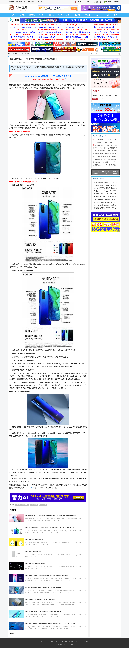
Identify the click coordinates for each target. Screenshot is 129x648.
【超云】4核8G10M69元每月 (46, 37)
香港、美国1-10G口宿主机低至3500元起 (78, 32)
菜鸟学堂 (11, 2)
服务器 (68, 15)
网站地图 (71, 642)
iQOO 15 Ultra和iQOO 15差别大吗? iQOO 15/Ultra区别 (109, 205)
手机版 (89, 2)
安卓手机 (115, 95)
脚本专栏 (41, 15)
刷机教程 (102, 99)
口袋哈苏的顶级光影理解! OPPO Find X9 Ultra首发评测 (110, 185)
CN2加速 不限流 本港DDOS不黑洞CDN (49, 25)
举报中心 (98, 2)
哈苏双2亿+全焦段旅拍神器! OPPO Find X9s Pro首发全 (110, 182)
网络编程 (32, 15)
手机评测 (26, 54)
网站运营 (96, 15)
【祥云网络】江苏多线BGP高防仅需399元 (106, 34)
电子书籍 (77, 15)
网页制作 (22, 15)
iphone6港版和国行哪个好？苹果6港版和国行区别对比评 (111, 153)
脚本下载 (51, 15)
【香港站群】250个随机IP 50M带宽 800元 (50, 32)
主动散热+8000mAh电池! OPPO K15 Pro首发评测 (108, 191)
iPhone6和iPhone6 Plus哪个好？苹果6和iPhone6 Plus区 (110, 145)
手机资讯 (95, 95)
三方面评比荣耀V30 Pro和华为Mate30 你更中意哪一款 (43, 587)
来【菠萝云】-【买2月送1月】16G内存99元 (23, 27)
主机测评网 (31, 2)
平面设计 (106, 15)
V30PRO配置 (42, 504)
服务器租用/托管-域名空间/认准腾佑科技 (106, 37)
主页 (16, 54)
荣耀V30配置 (34, 504)
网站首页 (12, 15)
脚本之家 (29, 488)
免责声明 (64, 642)
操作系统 (87, 15)
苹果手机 (108, 95)
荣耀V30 (18, 504)
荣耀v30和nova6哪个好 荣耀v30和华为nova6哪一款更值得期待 (46, 575)
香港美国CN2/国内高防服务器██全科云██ (22, 39)
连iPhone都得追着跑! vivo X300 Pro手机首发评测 (108, 202)
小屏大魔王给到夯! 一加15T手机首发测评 (106, 193)
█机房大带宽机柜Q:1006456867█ (104, 27)
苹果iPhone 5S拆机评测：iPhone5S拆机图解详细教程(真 (111, 139)
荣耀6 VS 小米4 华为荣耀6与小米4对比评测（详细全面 (111, 142)
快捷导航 (117, 2)
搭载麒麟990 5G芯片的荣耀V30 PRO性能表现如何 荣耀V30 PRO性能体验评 (50, 515)
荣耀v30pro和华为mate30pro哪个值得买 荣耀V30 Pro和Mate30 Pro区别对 (50, 623)
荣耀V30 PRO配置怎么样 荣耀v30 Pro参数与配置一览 (43, 611)
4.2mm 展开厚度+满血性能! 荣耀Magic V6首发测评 (109, 199)
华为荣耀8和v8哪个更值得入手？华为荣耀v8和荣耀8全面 (111, 159)
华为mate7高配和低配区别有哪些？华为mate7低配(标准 (111, 148)
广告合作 (50, 642)
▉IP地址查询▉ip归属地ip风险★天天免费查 (51, 29)
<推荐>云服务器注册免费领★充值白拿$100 (22, 25)
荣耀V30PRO (25, 504)
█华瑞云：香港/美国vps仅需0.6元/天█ (77, 37)
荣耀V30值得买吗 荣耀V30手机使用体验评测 (40, 599)
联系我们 (57, 642)
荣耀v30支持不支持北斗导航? (35, 563)
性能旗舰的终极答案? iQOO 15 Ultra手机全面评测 (108, 208)
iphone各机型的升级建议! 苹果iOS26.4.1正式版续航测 (109, 188)
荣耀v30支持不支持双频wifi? (34, 539)
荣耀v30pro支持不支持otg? (34, 551)
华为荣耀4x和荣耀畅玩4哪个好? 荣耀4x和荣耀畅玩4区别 (111, 156)
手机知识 (102, 95)
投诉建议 (78, 642)
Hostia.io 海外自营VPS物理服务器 (76, 27)
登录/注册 (79, 2)
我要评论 (37, 62)
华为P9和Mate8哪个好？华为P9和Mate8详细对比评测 (110, 151)
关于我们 (43, 642)
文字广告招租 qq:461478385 (74, 25)
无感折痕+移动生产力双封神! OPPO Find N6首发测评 (109, 196)
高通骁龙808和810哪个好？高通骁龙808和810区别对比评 (111, 165)
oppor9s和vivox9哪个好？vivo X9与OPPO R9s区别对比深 (111, 162)
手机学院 (21, 54)
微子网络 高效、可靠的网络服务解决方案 (78, 34)
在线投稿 (85, 642)
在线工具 (39, 2)
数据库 (60, 15)
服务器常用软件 (21, 2)
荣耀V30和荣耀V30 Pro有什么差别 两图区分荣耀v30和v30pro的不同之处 (49, 527)
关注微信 (108, 2)
